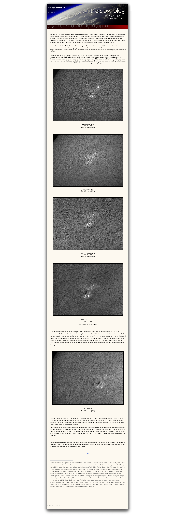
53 (81, 26)
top (88, 453)
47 (66, 26)
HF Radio (91, 28)
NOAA (97, 28)
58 (94, 26)
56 (89, 26)
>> (110, 26)
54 (84, 26)
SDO (61, 28)
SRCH (102, 28)
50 (74, 26)
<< (50, 26)
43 (55, 26)
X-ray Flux (75, 28)
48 (68, 26)
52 (79, 26)
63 (108, 26)
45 (60, 26)
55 (87, 26)
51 (76, 26)
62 (105, 26)
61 (102, 26)
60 (100, 26)
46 (63, 26)
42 (53, 26)
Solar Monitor (67, 28)
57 (92, 26)
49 (71, 26)
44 (58, 26)
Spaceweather (84, 28)
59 (97, 26)
